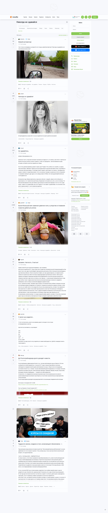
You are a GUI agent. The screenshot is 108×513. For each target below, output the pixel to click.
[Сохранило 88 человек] (25, 254)
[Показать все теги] (54, 486)
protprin (22, 93)
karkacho (22, 39)
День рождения (25, 346)
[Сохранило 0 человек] (24, 350)
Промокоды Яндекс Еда (76, 223)
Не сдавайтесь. (23, 151)
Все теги (20, 31)
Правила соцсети (84, 206)
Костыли (54, 84)
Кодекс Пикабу (74, 207)
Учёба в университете (31, 305)
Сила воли (33, 250)
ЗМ (31, 400)
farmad (21, 148)
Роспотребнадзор (25, 400)
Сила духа (37, 193)
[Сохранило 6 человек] (24, 143)
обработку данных (81, 200)
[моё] (19, 84)
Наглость (39, 305)
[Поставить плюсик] (13, 38)
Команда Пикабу (74, 209)
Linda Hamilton (21, 138)
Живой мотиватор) (24, 42)
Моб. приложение (75, 210)
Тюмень (40, 84)
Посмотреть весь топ (76, 181)
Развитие (46, 486)
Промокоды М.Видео (75, 217)
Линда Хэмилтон (29, 138)
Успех (38, 250)
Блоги (53, 17)
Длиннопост (53, 250)
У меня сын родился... (26, 317)
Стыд (53, 305)
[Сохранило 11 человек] (24, 197)
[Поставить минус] (13, 44)
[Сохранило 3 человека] (24, 490)
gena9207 (22, 202)
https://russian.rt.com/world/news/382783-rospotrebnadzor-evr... (33, 384)
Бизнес (23, 486)
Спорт (29, 250)
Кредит (41, 486)
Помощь (73, 206)
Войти (94, 17)
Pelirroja (22, 355)
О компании (83, 209)
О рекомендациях (84, 207)
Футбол (49, 84)
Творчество (36, 486)
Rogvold (22, 259)
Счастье (31, 346)
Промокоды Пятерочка (76, 218)
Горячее (25, 17)
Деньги (31, 486)
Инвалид (53, 193)
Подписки (41, 17)
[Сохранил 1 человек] (24, 88)
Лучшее (30, 17)
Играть (80, 139)
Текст (57, 193)
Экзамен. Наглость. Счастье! (28, 262)
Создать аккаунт (80, 37)
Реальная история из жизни (27, 193)
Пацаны (45, 84)
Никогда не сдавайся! (25, 96)
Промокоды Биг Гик (75, 214)
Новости (34, 400)
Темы (58, 17)
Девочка (25, 250)
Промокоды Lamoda (75, 215)
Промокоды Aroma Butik (76, 220)
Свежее (35, 17)
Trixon (21, 441)
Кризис (27, 486)
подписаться (84, 195)
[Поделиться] (28, 88)
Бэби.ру (72, 230)
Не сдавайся (35, 84)
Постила (73, 227)
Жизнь (50, 486)
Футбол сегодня (74, 228)
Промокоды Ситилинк (76, 224)
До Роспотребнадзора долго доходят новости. (34, 358)
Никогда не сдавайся (26, 84)
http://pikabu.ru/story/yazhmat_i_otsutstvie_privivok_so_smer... (33, 390)
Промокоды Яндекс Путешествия (78, 221)
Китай (58, 250)
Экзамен (23, 305)
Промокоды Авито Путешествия (78, 225)
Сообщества (48, 17)
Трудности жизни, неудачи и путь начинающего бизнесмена (39, 444)
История (20, 250)
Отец (19, 346)
